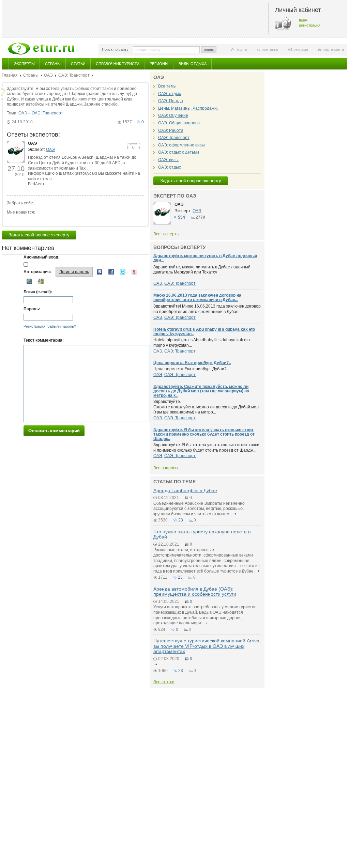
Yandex (134, 272)
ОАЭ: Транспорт (74, 75)
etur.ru (242, 49)
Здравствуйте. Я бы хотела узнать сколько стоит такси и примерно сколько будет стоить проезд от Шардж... (206, 447)
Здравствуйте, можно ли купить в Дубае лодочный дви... (205, 258)
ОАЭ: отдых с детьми (178, 152)
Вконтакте (99, 272)
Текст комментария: (44, 340)
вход (303, 19)
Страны (53, 64)
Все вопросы (165, 468)
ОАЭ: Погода (170, 100)
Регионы (159, 64)
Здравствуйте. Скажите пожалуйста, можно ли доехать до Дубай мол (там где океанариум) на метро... (206, 407)
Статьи (78, 64)
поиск (209, 50)
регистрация (309, 25)
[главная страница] (41, 49)
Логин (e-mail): (38, 292)
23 (180, 520)
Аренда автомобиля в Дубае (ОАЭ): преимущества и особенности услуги (194, 591)
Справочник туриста (117, 64)
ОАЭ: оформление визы (181, 145)
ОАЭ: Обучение (173, 115)
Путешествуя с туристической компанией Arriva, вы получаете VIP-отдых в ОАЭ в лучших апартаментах (207, 646)
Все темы (167, 86)
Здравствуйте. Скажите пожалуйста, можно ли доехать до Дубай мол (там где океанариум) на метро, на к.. (201, 391)
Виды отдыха (193, 64)
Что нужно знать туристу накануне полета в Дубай (202, 534)
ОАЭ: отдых (169, 93)
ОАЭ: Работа (170, 130)
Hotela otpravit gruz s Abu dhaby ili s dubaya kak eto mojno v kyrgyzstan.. (204, 331)
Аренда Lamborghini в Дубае (185, 490)
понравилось (127, 147)
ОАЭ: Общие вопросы (179, 123)
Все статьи (163, 681)
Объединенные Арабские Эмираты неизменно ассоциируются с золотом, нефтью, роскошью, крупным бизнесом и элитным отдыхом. (199, 508)
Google (41, 281)
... (202, 272)
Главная (10, 75)
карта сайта (333, 49)
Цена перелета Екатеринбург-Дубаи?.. (192, 362)
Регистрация (34, 326)
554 (181, 217)
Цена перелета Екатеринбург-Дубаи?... (191, 368)
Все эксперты (166, 234)
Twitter (122, 272)
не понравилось (139, 147)
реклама (300, 49)
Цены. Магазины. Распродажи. (188, 108)
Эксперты (24, 64)
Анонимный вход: (42, 257)
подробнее (234, 514)
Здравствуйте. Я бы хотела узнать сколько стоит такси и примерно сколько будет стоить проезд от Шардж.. (204, 434)
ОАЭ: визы (168, 159)
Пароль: (32, 309)
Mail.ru (29, 281)
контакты (270, 49)
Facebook (111, 272)
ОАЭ (48, 75)
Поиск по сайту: (116, 49)
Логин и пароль (74, 271)
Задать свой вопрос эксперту (39, 234)
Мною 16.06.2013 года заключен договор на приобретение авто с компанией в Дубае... (197, 297)
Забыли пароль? (61, 326)
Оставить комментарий (54, 430)
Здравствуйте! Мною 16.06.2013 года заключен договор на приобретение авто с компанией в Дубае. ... (207, 309)
